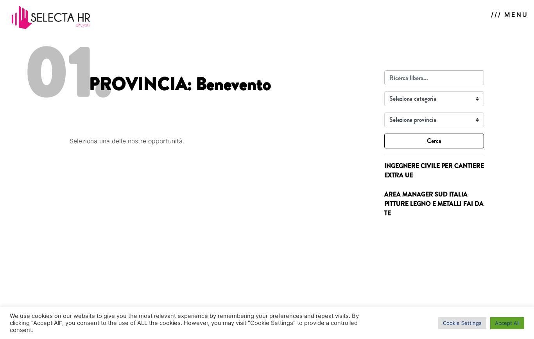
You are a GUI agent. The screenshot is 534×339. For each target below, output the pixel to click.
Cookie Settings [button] (462, 323)
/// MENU (509, 14)
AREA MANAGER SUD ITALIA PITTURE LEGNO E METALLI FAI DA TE (434, 204)
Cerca (434, 140)
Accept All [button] (507, 323)
